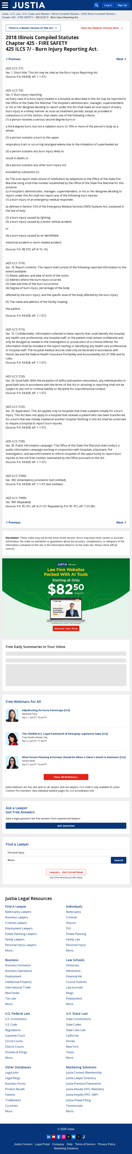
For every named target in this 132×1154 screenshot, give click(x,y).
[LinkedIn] (49, 1137)
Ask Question (66, 825)
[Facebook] (59, 1137)
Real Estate (12, 993)
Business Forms (15, 1083)
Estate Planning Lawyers (21, 934)
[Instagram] (64, 1137)
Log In (108, 5)
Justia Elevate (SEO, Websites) (85, 1089)
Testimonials (74, 1106)
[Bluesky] (74, 1137)
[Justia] (28, 5)
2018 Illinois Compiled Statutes (98, 13)
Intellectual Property (18, 982)
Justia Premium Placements (83, 1083)
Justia (5, 13)
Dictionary (72, 965)
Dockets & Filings (16, 1052)
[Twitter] (78, 1137)
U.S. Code (11, 1024)
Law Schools (75, 960)
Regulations (13, 1030)
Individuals (74, 906)
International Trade (18, 987)
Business (11, 960)
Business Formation (18, 965)
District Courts (14, 1047)
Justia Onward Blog (78, 1100)
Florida (70, 1041)
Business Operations (18, 971)
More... (9, 950)
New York (72, 1047)
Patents (10, 1095)
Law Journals (74, 987)
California (72, 1035)
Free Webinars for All (23, 702)
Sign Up (122, 5)
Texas (70, 1052)
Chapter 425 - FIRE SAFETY (17, 17)
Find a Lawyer (17, 844)
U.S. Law (15, 13)
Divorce (71, 923)
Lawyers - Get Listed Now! (66, 872)
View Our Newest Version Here (100, 28)
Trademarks (13, 1100)
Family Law (73, 939)
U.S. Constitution (16, 1019)
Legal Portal (42, 1144)
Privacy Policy (106, 1144)
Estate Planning (76, 934)
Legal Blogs (12, 1078)
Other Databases (18, 1067)
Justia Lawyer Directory (81, 1078)
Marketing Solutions (81, 1067)
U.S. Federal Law (17, 1013)
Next (120, 59)
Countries (11, 1106)
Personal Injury (76, 945)
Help (70, 1144)
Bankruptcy (73, 912)
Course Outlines (76, 982)
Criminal (71, 917)
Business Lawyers (16, 917)
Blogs (69, 993)
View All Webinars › (66, 777)
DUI (68, 928)
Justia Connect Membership (84, 1072)
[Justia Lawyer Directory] (83, 1137)
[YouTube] (54, 1137)
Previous (14, 59)
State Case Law (75, 1030)
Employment (13, 976)
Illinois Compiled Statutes (65, 13)
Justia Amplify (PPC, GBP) (82, 1095)
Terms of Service (85, 1144)
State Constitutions (78, 1019)
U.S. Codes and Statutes (36, 13)
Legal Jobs (12, 1072)
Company (58, 1144)
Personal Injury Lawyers (20, 945)
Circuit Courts (14, 1041)
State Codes (73, 1024)
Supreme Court (15, 1035)
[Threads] (69, 1137)
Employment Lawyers (19, 928)
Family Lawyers (15, 939)
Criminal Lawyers (16, 923)
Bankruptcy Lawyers (18, 912)
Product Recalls (15, 1089)
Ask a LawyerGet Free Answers (20, 810)
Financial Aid (74, 976)
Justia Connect (23, 1144)
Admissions (73, 971)
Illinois (79, 537)
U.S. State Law (77, 1013)
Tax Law (10, 998)
